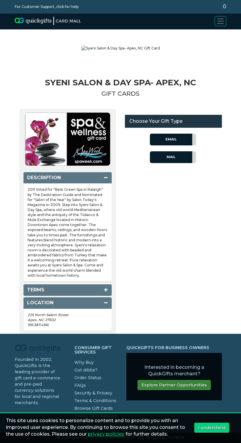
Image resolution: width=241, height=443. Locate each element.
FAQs (80, 385)
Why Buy (84, 362)
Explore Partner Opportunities (174, 385)
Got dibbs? (86, 370)
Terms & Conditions (95, 400)
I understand (211, 427)
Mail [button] (171, 157)
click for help (67, 6)
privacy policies (106, 434)
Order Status (87, 377)
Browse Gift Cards (93, 408)
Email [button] (171, 139)
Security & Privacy (93, 393)
